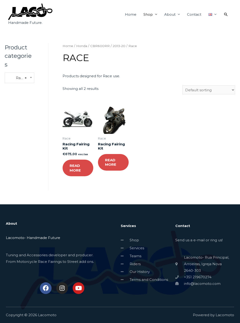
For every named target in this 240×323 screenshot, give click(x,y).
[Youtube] (78, 288)
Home (130, 14)
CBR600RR (100, 46)
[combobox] (19, 78)
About (170, 14)
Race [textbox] (17, 78)
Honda (81, 46)
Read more (75, 168)
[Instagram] (62, 288)
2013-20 (119, 46)
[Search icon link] (226, 14)
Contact (194, 14)
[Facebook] (46, 288)
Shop (148, 14)
